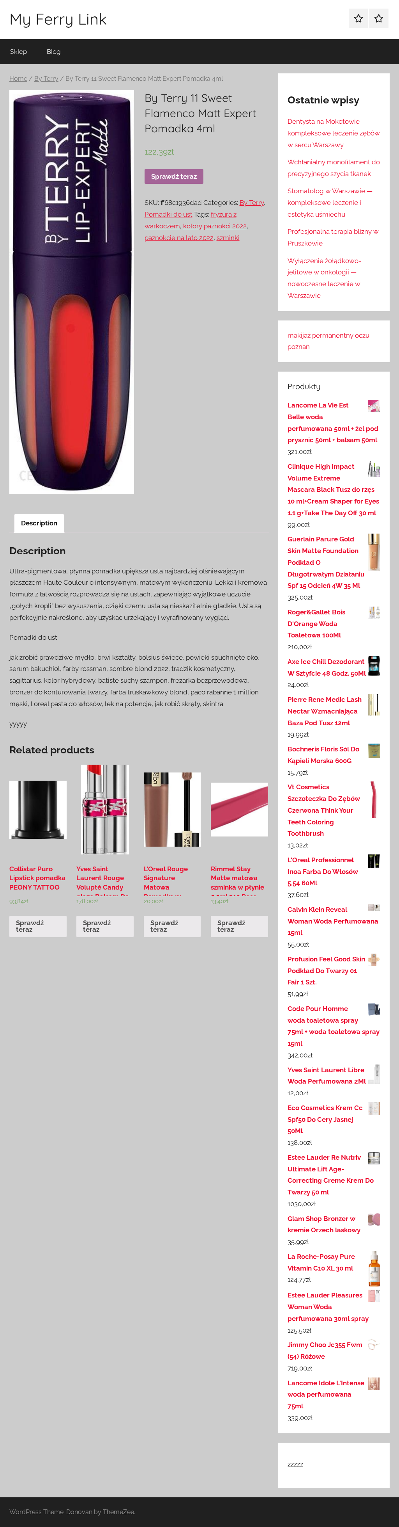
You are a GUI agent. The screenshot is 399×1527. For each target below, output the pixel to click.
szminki (228, 238)
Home (18, 78)
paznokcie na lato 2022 (179, 238)
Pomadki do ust (168, 214)
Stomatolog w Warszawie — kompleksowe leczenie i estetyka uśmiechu (330, 202)
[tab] (39, 523)
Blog (54, 51)
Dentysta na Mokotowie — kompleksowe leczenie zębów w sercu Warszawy (334, 133)
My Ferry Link (58, 18)
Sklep (18, 51)
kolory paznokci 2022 (215, 226)
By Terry (46, 78)
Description (39, 523)
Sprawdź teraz (174, 176)
